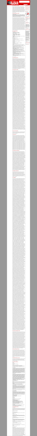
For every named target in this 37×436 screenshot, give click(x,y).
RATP (27, 7)
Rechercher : (22, 4)
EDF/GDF (28, 7)
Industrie (26, 8)
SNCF (26, 7)
